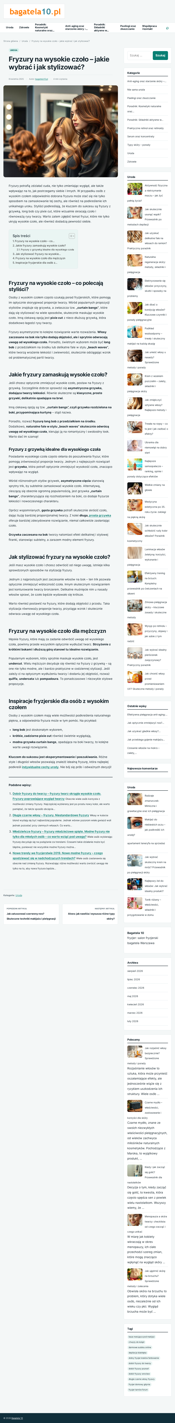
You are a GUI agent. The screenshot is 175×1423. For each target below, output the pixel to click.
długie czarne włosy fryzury (142, 1379)
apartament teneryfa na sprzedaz (146, 843)
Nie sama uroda (136, 89)
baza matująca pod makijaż (141, 1337)
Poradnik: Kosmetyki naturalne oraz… (45, 27)
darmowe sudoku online (140, 1347)
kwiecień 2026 (135, 1004)
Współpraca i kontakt (149, 28)
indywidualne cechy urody (40, 767)
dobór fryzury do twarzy (140, 1363)
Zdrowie (24, 27)
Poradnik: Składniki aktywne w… (101, 27)
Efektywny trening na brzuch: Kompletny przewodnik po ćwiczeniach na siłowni (146, 583)
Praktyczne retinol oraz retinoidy (145, 128)
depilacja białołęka (137, 1353)
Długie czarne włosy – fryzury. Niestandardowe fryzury (51, 815)
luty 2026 (132, 1021)
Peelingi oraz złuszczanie (128, 28)
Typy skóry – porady (138, 144)
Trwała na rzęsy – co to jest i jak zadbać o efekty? (156, 428)
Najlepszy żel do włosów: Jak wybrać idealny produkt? (156, 886)
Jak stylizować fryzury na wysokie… (38, 254)
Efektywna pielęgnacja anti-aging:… (147, 714)
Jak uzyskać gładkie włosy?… (144, 731)
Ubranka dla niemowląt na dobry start (156, 447)
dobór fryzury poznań (139, 1368)
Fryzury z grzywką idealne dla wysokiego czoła (47, 249)
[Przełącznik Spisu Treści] (70, 236)
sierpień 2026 (135, 970)
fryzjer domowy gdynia (139, 1384)
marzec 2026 (135, 1012)
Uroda (9, 27)
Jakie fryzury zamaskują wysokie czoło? (40, 245)
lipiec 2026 (133, 979)
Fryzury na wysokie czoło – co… (35, 241)
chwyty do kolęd (136, 1342)
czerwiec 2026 (135, 987)
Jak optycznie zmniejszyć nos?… (145, 722)
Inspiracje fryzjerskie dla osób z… (36, 262)
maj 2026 (132, 996)
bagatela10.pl (41, 79)
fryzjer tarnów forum (138, 1390)
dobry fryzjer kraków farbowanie (144, 1358)
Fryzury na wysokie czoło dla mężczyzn (40, 258)
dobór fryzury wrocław (139, 1374)
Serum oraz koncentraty (140, 136)
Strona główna (10, 41)
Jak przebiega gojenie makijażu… (146, 739)
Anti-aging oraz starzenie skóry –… (76, 28)
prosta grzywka (100, 515)
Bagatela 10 (17, 1418)
